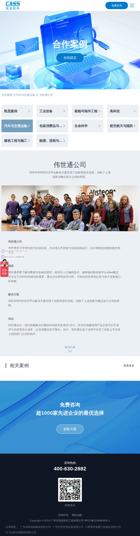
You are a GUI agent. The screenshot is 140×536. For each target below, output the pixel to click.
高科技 (115, 111)
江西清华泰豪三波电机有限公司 (103, 526)
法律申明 (63, 515)
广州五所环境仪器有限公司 (68, 526)
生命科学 (81, 126)
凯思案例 (10, 111)
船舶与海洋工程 (86, 111)
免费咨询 (117, 5)
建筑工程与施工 (15, 140)
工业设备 (45, 111)
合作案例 (6, 94)
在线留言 (70, 58)
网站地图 (77, 515)
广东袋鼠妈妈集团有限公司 (35, 526)
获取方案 (70, 429)
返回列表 (70, 347)
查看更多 (128, 365)
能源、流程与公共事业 (53, 140)
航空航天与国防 (121, 126)
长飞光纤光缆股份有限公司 (21, 532)
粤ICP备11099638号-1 (97, 520)
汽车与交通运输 (25, 94)
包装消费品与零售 (52, 126)
